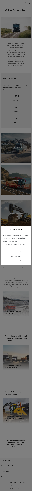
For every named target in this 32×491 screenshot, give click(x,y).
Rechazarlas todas (16, 256)
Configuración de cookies (16, 260)
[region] (16, 245)
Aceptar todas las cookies (16, 251)
